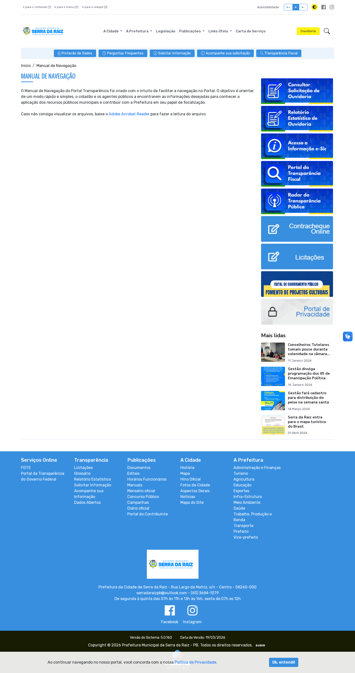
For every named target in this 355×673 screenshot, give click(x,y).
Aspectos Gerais (195, 491)
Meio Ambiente (247, 502)
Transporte (243, 525)
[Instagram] (332, 7)
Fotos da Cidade (195, 485)
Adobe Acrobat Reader (129, 114)
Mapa (185, 473)
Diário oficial (138, 508)
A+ (288, 7)
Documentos (138, 467)
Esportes (241, 491)
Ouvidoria (308, 31)
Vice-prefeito (246, 537)
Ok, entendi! (283, 662)
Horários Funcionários (147, 479)
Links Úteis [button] (218, 31)
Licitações (83, 467)
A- (303, 7)
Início (26, 65)
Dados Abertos (87, 502)
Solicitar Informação (92, 485)
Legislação (165, 31)
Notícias (187, 496)
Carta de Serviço (251, 31)
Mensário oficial (141, 491)
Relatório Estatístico (92, 479)
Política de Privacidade (195, 662)
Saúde (239, 508)
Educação (242, 485)
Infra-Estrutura (248, 496)
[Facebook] (323, 7)
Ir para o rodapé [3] (94, 7)
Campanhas (138, 502)
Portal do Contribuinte (147, 514)
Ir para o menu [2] (66, 7)
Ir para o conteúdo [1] (37, 7)
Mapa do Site (192, 502)
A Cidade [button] (111, 31)
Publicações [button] (190, 31)
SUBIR (260, 645)
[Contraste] (314, 7)
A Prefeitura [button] (137, 31)
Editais (133, 473)
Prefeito (241, 531)
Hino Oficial (190, 479)
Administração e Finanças (257, 467)
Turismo (241, 473)
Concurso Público (143, 496)
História (187, 467)
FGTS (26, 467)
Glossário (82, 473)
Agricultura (244, 479)
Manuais (134, 485)
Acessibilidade (268, 7)
